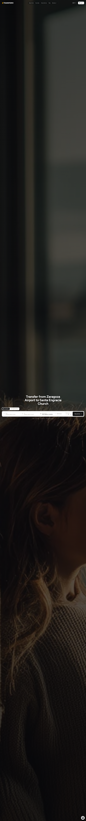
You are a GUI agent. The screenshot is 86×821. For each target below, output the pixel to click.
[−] (66, 414)
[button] (46, 414)
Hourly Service (44, 2)
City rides (37, 2)
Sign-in (81, 2)
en (74, 2)
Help (49, 2)
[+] (70, 414)
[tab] (6, 409)
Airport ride (31, 2)
